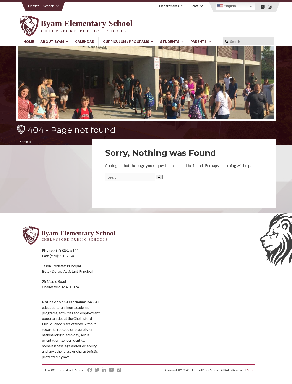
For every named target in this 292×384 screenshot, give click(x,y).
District (33, 6)
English (229, 6)
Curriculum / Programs (126, 42)
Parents (198, 42)
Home (28, 42)
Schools (49, 6)
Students (170, 42)
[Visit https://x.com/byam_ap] (263, 7)
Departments (169, 6)
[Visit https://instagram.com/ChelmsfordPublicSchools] (270, 7)
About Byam (52, 42)
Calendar (84, 42)
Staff (194, 6)
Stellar (251, 370)
